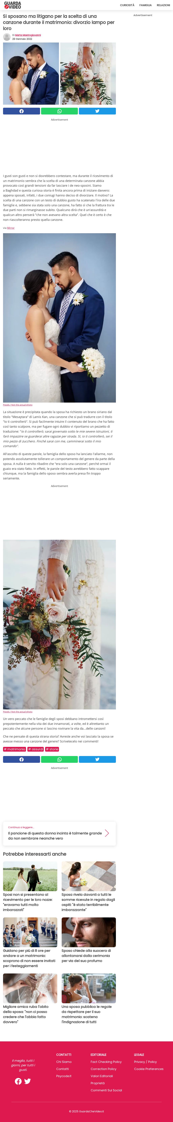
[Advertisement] (59, 145)
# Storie (52, 749)
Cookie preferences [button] (149, 1069)
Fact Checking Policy (106, 1062)
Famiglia (145, 5)
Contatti (62, 1069)
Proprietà (98, 1083)
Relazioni (163, 5)
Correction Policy (103, 1069)
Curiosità (127, 5)
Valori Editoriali (102, 1076)
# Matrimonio (14, 749)
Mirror (11, 227)
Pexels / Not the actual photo (17, 404)
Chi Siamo (64, 1062)
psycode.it (63, 1076)
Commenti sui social (106, 1090)
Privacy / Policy (145, 1062)
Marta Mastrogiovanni (28, 35)
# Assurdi (35, 749)
